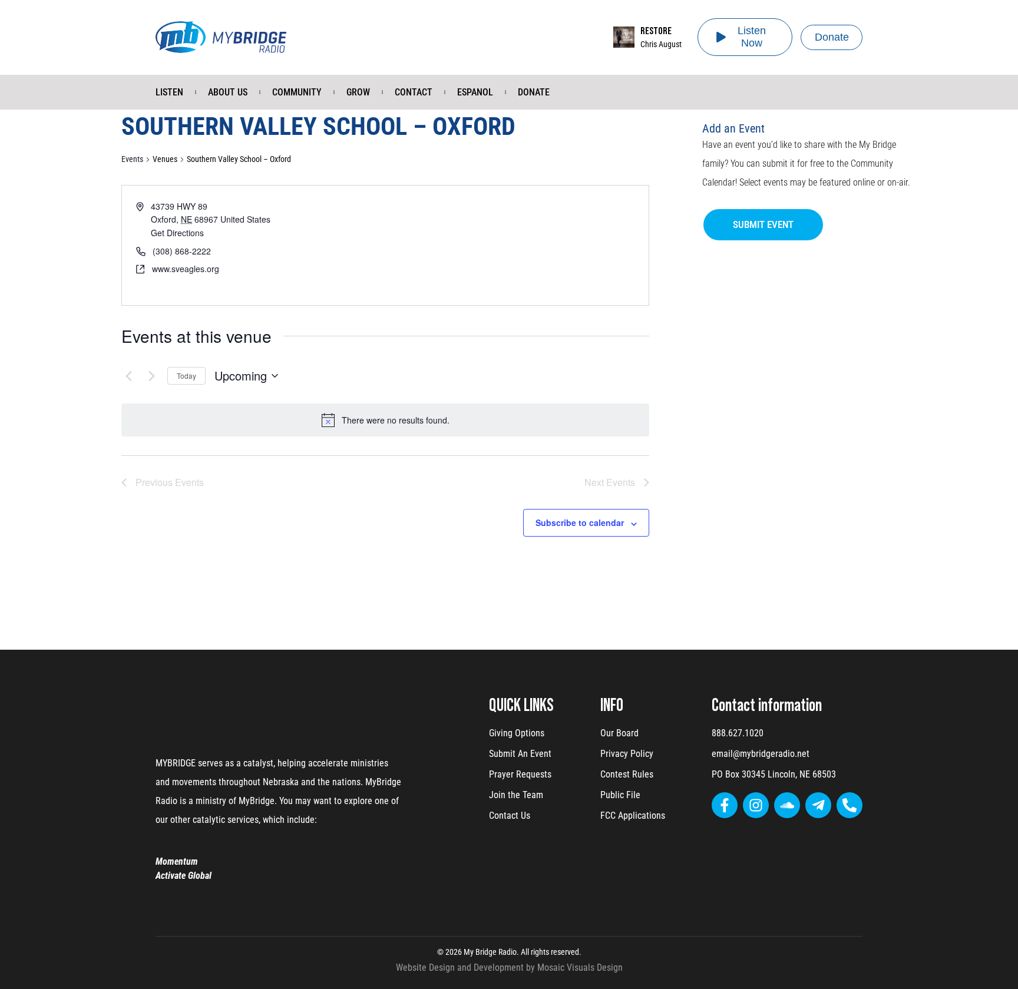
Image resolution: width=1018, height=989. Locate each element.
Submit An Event (520, 753)
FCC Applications (632, 815)
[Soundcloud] (787, 805)
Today (186, 376)
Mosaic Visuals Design (580, 967)
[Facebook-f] (725, 805)
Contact (413, 92)
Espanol (475, 92)
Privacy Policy (626, 753)
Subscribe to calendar (580, 522)
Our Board (619, 733)
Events (132, 159)
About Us (227, 92)
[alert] (395, 420)
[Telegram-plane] (818, 805)
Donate (534, 92)
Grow (358, 92)
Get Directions (177, 233)
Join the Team (516, 795)
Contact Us (509, 815)
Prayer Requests (520, 774)
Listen (169, 92)
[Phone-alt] (849, 805)
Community (297, 92)
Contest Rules (626, 774)
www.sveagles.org (185, 268)
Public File (620, 795)
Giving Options (516, 733)
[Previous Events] (128, 376)
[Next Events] (151, 376)
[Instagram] (756, 805)
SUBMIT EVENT (763, 224)
